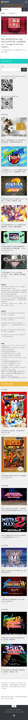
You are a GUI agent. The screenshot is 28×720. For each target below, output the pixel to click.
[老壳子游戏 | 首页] (6, 2)
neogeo (20, 357)
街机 (20, 377)
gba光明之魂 (21, 347)
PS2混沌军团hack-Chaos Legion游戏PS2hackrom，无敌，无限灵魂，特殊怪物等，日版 (13, 274)
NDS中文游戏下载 (5, 357)
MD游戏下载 (17, 355)
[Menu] (26, 2)
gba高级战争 (10, 355)
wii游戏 (9, 369)
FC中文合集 (17, 345)
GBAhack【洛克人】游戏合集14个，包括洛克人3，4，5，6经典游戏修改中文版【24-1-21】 (13, 324)
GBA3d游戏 (22, 345)
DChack (3, 197)
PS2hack (3, 223)
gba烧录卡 (19, 353)
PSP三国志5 (4, 365)
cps (8, 345)
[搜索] (24, 9)
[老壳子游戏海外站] (26, 61)
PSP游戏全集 (10, 365)
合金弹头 (3, 375)
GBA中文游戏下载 (14, 347)
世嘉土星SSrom (19, 373)
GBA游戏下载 (10, 349)
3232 (2, 334)
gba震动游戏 (4, 355)
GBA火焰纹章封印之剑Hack (8, 353)
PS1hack (3, 138)
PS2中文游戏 (4, 363)
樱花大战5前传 (9, 375)
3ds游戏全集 (4, 345)
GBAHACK (3, 36)
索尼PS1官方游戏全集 (10, 377)
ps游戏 (16, 367)
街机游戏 (24, 377)
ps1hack (5, 359)
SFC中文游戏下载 (22, 367)
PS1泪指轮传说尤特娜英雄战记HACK (11, 361)
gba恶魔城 (3, 349)
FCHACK (11, 345)
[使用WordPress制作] (9, 711)
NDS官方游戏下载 (14, 357)
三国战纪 (13, 369)
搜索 (2, 67)
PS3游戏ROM (12, 363)
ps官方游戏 (10, 367)
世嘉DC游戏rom (21, 371)
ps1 (2, 359)
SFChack (3, 636)
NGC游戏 (24, 357)
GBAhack (5, 347)
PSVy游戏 (4, 367)
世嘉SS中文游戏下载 (7, 373)
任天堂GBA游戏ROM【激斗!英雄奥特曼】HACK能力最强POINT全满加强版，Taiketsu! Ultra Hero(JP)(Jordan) (13, 248)
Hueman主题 (21, 712)
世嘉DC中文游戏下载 (8, 371)
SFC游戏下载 (4, 369)
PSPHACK (19, 363)
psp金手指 (17, 365)
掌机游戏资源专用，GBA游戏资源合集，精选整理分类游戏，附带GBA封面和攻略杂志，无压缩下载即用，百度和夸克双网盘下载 (14, 292)
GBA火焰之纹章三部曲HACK (8, 351)
